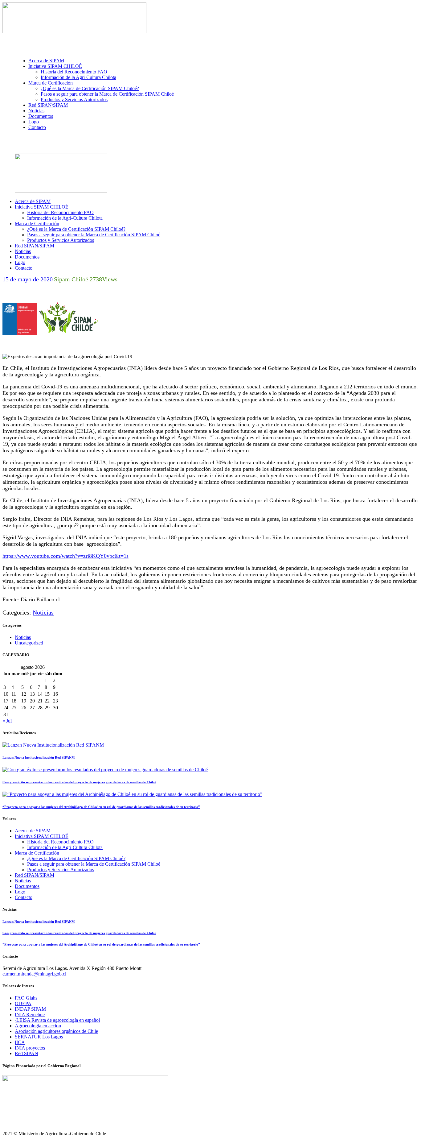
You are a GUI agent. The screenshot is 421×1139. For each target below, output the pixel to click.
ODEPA (23, 1003)
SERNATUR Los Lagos (39, 1036)
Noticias (43, 612)
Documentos (27, 886)
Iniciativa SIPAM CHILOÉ (41, 836)
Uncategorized (29, 642)
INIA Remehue (30, 1014)
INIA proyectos (30, 1047)
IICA (20, 1042)
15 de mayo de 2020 (27, 279)
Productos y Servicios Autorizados (60, 869)
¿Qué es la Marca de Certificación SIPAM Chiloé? (76, 858)
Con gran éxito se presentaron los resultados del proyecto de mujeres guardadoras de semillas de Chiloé (79, 782)
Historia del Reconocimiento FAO (60, 841)
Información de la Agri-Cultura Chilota (65, 847)
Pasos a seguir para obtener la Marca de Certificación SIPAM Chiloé (93, 864)
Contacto (23, 897)
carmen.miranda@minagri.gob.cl (34, 973)
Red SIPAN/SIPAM (34, 875)
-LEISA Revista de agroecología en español (57, 1020)
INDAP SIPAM (30, 1009)
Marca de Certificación (37, 852)
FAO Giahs (26, 997)
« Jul (7, 720)
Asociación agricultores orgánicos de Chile (56, 1031)
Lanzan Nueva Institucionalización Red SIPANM (38, 757)
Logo (20, 891)
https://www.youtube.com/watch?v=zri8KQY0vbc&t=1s (65, 556)
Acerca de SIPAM (33, 830)
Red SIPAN (26, 1053)
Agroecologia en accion (38, 1025)
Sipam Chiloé (72, 279)
